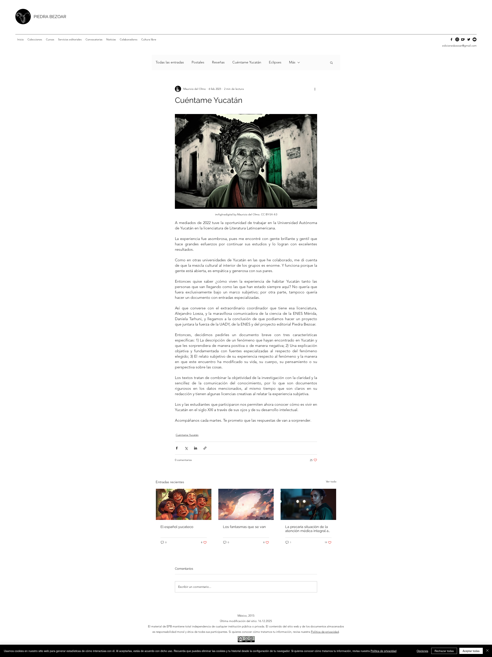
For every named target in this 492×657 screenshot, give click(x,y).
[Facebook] (451, 39)
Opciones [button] (422, 651)
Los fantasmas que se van (244, 527)
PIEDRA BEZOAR (50, 16)
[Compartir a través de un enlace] (205, 448)
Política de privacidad (325, 632)
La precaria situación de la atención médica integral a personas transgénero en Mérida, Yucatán (306, 529)
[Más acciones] (314, 89)
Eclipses (275, 62)
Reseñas (218, 62)
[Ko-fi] (463, 39)
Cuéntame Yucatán (246, 62)
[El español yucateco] (183, 504)
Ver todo (331, 481)
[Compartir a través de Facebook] (177, 448)
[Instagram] (457, 39)
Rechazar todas (444, 651)
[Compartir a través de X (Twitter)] (186, 448)
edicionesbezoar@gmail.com (459, 45)
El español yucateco (176, 527)
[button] (35, 39)
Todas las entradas (170, 62)
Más (292, 62)
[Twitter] (469, 39)
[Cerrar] (487, 651)
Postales (198, 62)
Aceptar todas (471, 651)
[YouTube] (474, 39)
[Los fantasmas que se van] (246, 504)
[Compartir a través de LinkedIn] (195, 448)
